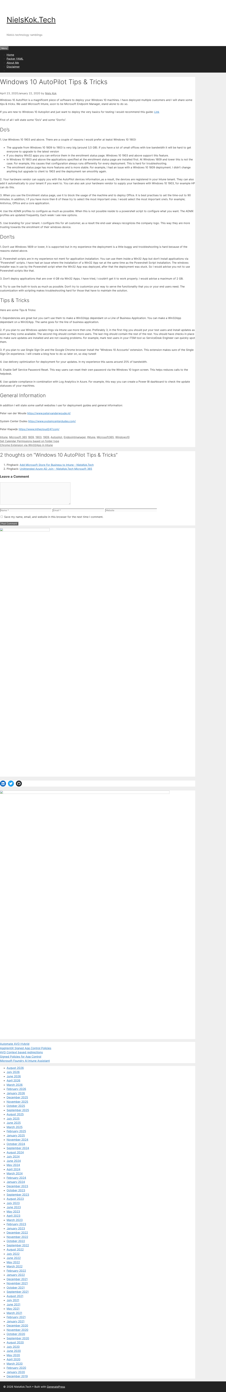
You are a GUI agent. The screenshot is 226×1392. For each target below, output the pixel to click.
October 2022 (16, 1241)
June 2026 (14, 1076)
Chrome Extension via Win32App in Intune (26, 445)
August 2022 (15, 1249)
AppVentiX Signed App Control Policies (25, 1048)
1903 (38, 437)
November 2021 (17, 1283)
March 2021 (14, 1313)
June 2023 (14, 1207)
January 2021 (15, 1321)
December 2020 (17, 1325)
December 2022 (17, 1232)
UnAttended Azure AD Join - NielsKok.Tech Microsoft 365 (56, 468)
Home (10, 54)
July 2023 (13, 1203)
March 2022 (15, 1266)
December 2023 (17, 1186)
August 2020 (15, 1342)
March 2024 (15, 1173)
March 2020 (15, 1363)
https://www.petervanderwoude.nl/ (49, 413)
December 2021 (17, 1279)
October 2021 (16, 1287)
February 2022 (16, 1270)
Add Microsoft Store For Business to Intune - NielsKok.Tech (57, 464)
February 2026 (16, 1089)
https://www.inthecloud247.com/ (39, 429)
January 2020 (16, 1372)
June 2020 (14, 1351)
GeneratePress (56, 1386)
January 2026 (16, 1093)
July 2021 (13, 1300)
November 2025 (17, 1101)
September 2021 (18, 1291)
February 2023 (16, 1224)
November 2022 (17, 1237)
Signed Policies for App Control (20, 1056)
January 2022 (16, 1275)
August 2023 (15, 1198)
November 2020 (17, 1330)
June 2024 (14, 1161)
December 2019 (17, 1376)
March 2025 (15, 1127)
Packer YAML (15, 58)
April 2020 (13, 1359)
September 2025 (18, 1110)
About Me (13, 62)
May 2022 (13, 1262)
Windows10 (122, 437)
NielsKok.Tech (31, 19)
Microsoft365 (105, 437)
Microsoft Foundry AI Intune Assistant (25, 1060)
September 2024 (18, 1148)
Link (156, 112)
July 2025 (13, 1118)
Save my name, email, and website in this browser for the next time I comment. (53, 516)
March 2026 (15, 1084)
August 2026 (15, 1068)
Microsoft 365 (18, 437)
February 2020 (16, 1367)
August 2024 (15, 1152)
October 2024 (16, 1144)
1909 (46, 437)
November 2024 (17, 1139)
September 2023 (18, 1194)
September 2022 (18, 1245)
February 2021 (16, 1317)
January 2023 (16, 1228)
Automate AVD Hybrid (14, 1044)
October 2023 (16, 1190)
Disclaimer (13, 66)
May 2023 (13, 1211)
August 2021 (15, 1296)
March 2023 (15, 1220)
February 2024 (16, 1177)
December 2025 (17, 1097)
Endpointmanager (75, 437)
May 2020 (13, 1355)
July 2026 (13, 1072)
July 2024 (13, 1156)
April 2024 (13, 1169)
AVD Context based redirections (21, 1052)
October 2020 (16, 1334)
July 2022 (13, 1253)
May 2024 (13, 1165)
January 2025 (16, 1135)
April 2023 (13, 1215)
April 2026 (13, 1080)
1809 (31, 437)
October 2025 (16, 1106)
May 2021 (13, 1308)
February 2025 (16, 1131)
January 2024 (16, 1182)
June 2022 (14, 1258)
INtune (91, 437)
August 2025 (15, 1114)
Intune (4, 437)
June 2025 (14, 1122)
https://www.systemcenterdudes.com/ (52, 421)
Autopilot (56, 437)
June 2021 (13, 1304)
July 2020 (13, 1346)
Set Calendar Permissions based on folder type (29, 441)
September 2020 (18, 1338)
